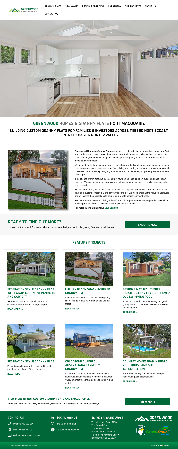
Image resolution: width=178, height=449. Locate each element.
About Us (150, 6)
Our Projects (133, 6)
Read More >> (15, 309)
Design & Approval (93, 6)
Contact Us (51, 13)
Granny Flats (53, 6)
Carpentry (114, 6)
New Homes (71, 6)
